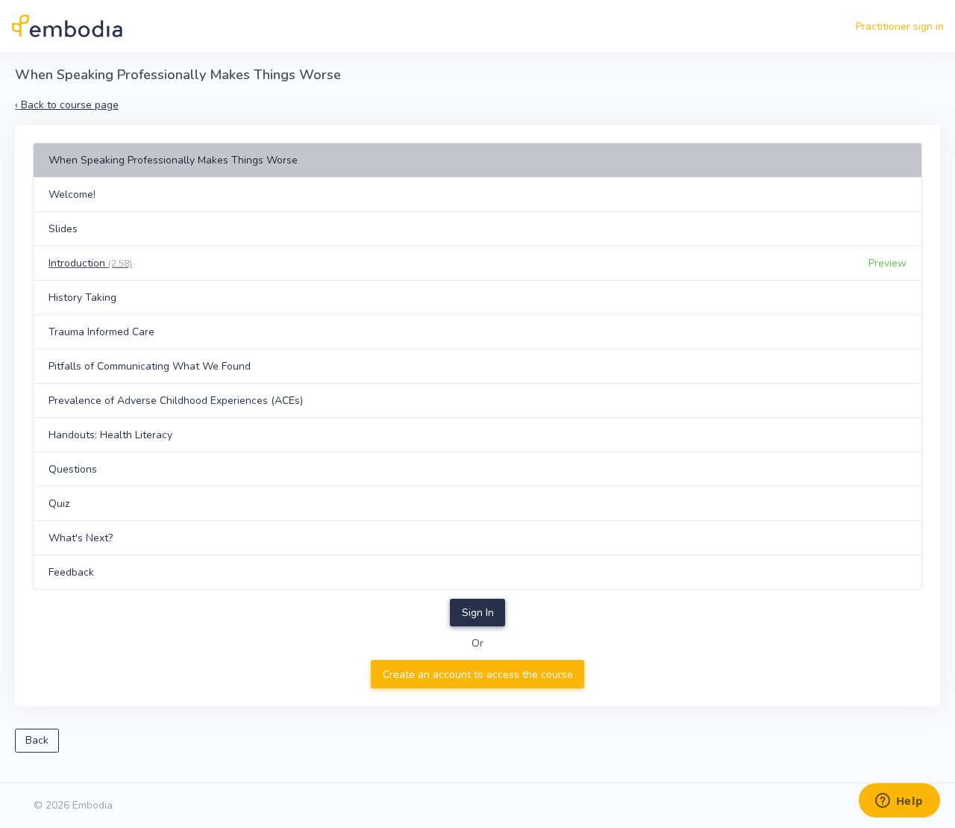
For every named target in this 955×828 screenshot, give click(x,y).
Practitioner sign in (900, 26)
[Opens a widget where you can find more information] (899, 802)
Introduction (90, 263)
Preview (887, 263)
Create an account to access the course (478, 674)
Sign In (478, 613)
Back (36, 740)
